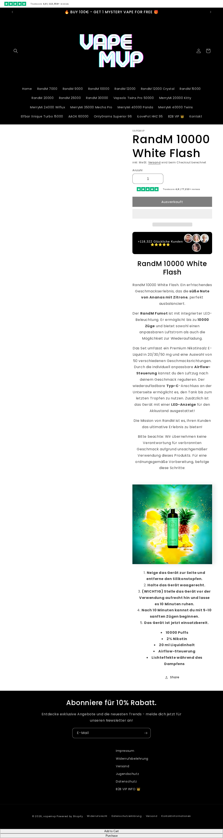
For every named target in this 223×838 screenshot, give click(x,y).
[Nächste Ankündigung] (210, 12)
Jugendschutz (127, 774)
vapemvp (49, 816)
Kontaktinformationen (176, 816)
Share (174, 677)
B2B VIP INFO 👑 (128, 789)
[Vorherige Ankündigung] (12, 12)
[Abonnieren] (145, 733)
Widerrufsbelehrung (132, 758)
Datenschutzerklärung (127, 816)
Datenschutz (126, 781)
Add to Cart (111, 831)
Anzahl (137, 170)
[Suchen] (15, 51)
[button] (172, 214)
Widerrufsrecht (97, 816)
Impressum (125, 751)
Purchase (112, 835)
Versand (154, 162)
